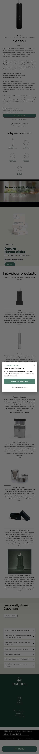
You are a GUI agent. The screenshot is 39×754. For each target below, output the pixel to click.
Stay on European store (19, 387)
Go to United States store (19, 381)
